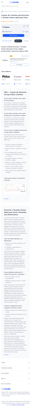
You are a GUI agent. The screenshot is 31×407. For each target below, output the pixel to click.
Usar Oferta (19, 64)
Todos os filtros (8, 40)
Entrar (27, 2)
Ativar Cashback (13, 35)
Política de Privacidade (18, 405)
